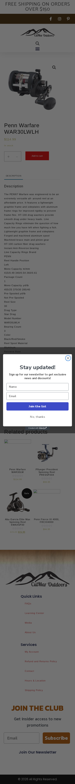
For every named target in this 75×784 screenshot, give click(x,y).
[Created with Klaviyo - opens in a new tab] (37, 428)
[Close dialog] (68, 358)
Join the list (37, 406)
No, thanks (37, 417)
